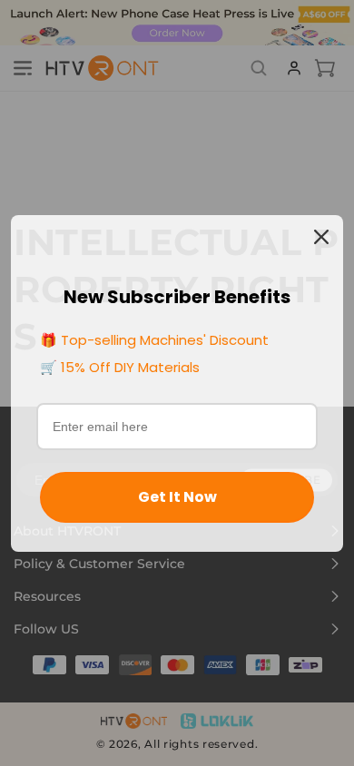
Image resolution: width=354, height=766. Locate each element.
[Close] (321, 237)
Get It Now (177, 496)
